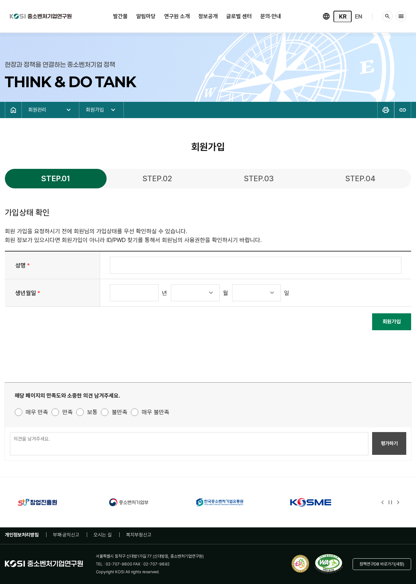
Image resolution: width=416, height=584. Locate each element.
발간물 (120, 16)
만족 (67, 412)
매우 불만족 (155, 412)
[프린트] (386, 110)
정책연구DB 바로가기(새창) (381, 564)
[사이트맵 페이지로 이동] (401, 16)
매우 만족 (37, 412)
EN (358, 16)
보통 (92, 412)
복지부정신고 (138, 535)
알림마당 (146, 16)
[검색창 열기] (387, 16)
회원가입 (392, 322)
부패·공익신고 (66, 535)
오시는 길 (103, 535)
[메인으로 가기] (41, 15)
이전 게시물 (382, 502)
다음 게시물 (398, 502)
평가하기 (389, 443)
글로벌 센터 (239, 16)
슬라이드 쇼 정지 (390, 502)
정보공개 (208, 16)
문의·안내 (270, 16)
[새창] (50, 502)
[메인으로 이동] (13, 110)
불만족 (119, 412)
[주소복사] (403, 110)
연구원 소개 (177, 16)
